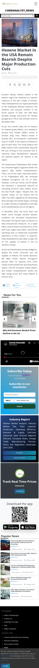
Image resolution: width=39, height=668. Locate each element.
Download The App (11, 622)
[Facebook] (10, 84)
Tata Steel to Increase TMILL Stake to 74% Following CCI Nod (24, 554)
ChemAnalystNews (19, 10)
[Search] (33, 16)
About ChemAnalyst (11, 615)
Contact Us (8, 619)
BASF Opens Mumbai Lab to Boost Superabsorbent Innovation (22, 590)
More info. (4, 660)
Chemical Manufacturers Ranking (16, 637)
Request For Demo (19, 458)
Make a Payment (10, 629)
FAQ (5, 625)
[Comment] (29, 84)
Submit (19, 406)
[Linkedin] (19, 84)
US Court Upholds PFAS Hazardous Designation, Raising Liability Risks (23, 566)
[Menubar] (35, 4)
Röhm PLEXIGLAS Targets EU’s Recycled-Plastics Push (21, 578)
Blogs (6, 647)
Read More (19, 491)
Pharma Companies (11, 641)
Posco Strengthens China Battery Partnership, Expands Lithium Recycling (22, 542)
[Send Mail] (24, 84)
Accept (5, 666)
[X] (14, 84)
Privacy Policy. (5, 656)
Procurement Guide (11, 644)
